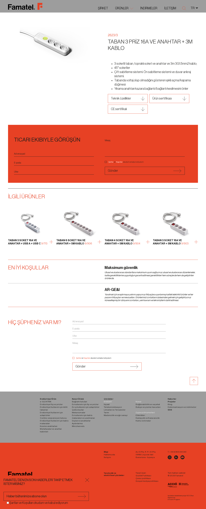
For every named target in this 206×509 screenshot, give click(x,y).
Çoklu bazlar (78, 410)
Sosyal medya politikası (147, 481)
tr (193, 8)
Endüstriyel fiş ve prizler (51, 404)
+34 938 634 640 (177, 452)
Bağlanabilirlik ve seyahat (148, 404)
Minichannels (78, 426)
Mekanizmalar (78, 413)
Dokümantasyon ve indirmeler (182, 407)
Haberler (172, 399)
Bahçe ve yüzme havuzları (148, 407)
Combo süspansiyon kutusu (53, 418)
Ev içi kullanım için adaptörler (85, 407)
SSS (170, 410)
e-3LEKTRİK (45, 402)
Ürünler (121, 8)
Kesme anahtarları (48, 426)
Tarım (106, 413)
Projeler (172, 402)
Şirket (103, 8)
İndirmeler (148, 8)
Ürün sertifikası (162, 98)
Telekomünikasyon (113, 407)
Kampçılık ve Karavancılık (147, 418)
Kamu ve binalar (143, 421)
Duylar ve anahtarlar (81, 421)
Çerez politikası (143, 478)
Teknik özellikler (121, 98)
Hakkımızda (109, 455)
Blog (170, 404)
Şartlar (110, 162)
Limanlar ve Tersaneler (114, 410)
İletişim (170, 8)
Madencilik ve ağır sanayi (115, 415)
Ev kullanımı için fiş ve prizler (85, 404)
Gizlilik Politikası (143, 476)
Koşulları (119, 162)
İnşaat (107, 404)
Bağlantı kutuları (79, 402)
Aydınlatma (77, 423)
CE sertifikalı (119, 109)
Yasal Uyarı (141, 473)
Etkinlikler (140, 415)
